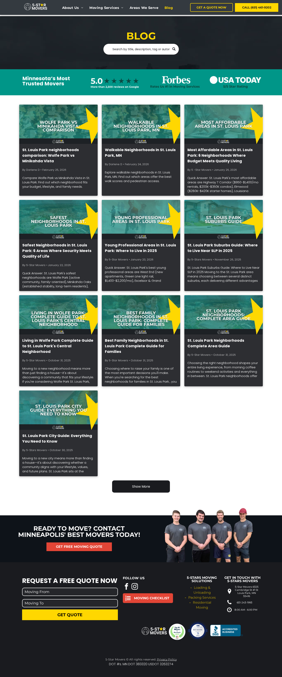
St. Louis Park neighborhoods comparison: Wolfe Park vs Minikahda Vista (50, 155)
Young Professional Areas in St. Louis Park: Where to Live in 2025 (140, 247)
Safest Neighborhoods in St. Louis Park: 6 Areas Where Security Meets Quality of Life (56, 250)
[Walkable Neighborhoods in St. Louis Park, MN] (141, 124)
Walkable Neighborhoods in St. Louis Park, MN (140, 152)
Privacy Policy (167, 659)
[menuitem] (72, 8)
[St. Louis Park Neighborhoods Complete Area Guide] (223, 314)
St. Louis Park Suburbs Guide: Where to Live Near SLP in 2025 (222, 247)
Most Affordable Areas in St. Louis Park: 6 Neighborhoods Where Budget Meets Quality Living (220, 155)
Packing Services (202, 597)
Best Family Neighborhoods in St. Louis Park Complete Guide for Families (137, 346)
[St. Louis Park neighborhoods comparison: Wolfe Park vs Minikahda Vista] (58, 124)
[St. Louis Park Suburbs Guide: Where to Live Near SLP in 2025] (223, 219)
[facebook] (126, 587)
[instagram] (135, 587)
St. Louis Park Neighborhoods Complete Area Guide (215, 343)
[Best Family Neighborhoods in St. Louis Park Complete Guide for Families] (141, 314)
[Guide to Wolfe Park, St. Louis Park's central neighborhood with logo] (58, 314)
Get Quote (69, 614)
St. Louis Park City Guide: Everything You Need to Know (57, 438)
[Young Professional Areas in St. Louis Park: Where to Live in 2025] (141, 219)
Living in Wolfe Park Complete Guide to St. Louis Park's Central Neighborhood (57, 346)
